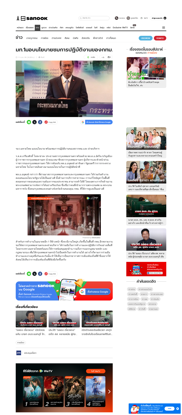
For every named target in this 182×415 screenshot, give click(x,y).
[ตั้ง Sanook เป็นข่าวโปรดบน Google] (64, 290)
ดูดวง (43, 27)
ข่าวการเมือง (133, 299)
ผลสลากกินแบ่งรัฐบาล (137, 304)
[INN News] (18, 353)
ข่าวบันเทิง (53, 27)
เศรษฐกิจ (70, 27)
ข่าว (37, 27)
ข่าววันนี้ (142, 309)
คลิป (109, 27)
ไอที (95, 27)
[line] (29, 122)
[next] (109, 391)
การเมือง (20, 342)
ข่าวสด (144, 299)
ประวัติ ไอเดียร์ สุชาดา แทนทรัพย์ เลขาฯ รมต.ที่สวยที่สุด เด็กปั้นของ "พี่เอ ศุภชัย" (146, 189)
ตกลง (169, 408)
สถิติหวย (132, 309)
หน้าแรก (20, 27)
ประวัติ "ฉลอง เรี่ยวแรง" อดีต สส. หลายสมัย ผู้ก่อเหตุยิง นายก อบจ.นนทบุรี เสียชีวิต (146, 256)
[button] (80, 18)
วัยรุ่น (102, 27)
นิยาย (132, 27)
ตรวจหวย (152, 304)
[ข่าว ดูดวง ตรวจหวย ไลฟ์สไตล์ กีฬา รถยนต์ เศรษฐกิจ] (32, 18)
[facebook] (40, 122)
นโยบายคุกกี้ (159, 411)
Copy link (52, 122)
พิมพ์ (42, 57)
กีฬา (61, 27)
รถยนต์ (89, 27)
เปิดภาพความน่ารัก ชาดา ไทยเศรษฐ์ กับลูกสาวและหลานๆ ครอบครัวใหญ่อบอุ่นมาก (145, 155)
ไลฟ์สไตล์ (80, 27)
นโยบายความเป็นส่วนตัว (147, 411)
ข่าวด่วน (132, 289)
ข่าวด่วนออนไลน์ (145, 289)
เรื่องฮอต (30, 27)
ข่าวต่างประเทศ (157, 294)
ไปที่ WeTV (95, 371)
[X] (34, 122)
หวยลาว (144, 294)
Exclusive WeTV (120, 27)
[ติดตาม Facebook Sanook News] (146, 268)
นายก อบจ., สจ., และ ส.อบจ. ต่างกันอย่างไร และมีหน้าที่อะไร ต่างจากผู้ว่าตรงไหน (145, 223)
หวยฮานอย (153, 309)
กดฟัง (93, 57)
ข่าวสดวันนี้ (133, 294)
